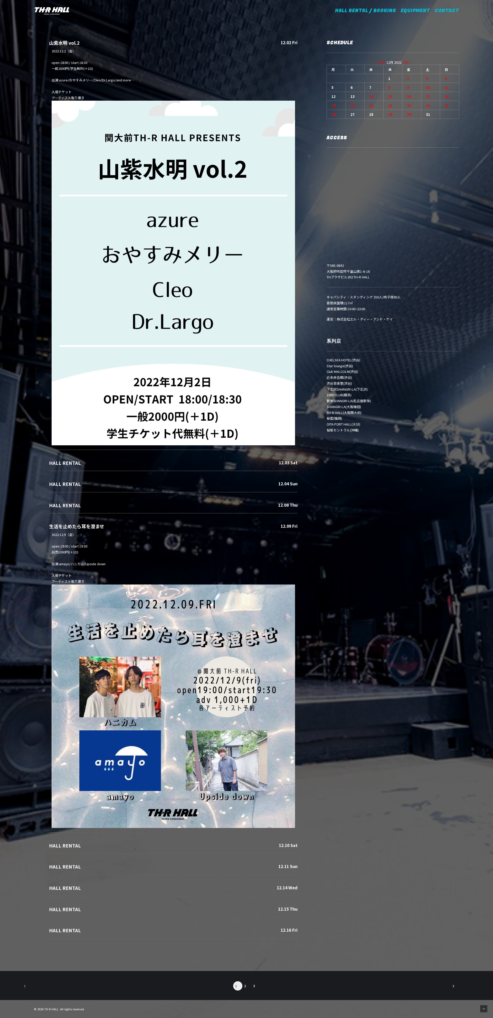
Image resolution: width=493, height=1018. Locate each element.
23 (409, 105)
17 (428, 96)
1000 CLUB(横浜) (339, 394)
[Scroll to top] (483, 1008)
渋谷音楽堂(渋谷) (339, 383)
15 (390, 96)
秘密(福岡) (334, 418)
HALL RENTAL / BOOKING (367, 10)
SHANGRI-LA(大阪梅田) (344, 406)
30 (409, 114)
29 (390, 114)
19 (333, 105)
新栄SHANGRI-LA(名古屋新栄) (349, 400)
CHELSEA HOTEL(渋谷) (343, 359)
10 (428, 87)
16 (409, 96)
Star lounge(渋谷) (340, 365)
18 (447, 96)
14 (371, 96)
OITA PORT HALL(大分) (343, 424)
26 (333, 114)
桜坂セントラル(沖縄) (343, 430)
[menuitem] (369, 11)
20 (352, 105)
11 (447, 87)
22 (390, 105)
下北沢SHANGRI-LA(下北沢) (347, 389)
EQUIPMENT (415, 10)
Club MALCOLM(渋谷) (342, 371)
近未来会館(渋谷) (339, 377)
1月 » (406, 62)
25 (447, 105)
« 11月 (380, 62)
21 (371, 105)
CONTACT (447, 10)
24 (428, 105)
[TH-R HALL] (52, 11)
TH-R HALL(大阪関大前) (344, 412)
